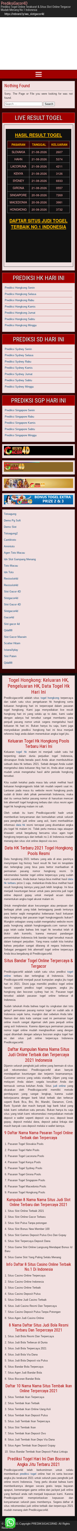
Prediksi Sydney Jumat (18, 374)
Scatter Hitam (12, 643)
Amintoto (9, 546)
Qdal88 (8, 630)
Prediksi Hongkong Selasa (20, 294)
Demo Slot (10, 526)
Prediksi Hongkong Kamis (20, 306)
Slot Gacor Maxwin (15, 636)
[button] (10, 1523)
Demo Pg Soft (12, 520)
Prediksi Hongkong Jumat (20, 312)
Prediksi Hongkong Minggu (21, 325)
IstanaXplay (11, 649)
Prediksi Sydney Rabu (18, 361)
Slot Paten (10, 656)
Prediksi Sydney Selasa (19, 355)
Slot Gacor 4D (12, 591)
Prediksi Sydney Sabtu (18, 380)
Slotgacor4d (11, 598)
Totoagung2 (11, 533)
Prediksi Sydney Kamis (19, 367)
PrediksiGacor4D (14, 3)
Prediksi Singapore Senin (20, 410)
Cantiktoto (10, 539)
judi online (59, 1085)
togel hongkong (50, 697)
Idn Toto (9, 572)
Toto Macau (11, 565)
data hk (20, 824)
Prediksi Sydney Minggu (19, 386)
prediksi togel (28, 1473)
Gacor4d (9, 617)
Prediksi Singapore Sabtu (20, 429)
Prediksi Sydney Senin (18, 349)
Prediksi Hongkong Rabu (19, 300)
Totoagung (10, 513)
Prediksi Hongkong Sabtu (20, 319)
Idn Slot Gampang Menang (20, 559)
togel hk (21, 751)
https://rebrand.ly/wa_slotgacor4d (24, 14)
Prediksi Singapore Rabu (19, 416)
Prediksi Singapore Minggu (21, 435)
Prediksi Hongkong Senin (20, 287)
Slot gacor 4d (12, 623)
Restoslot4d (11, 578)
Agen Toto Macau (14, 552)
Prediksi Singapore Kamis (20, 422)
